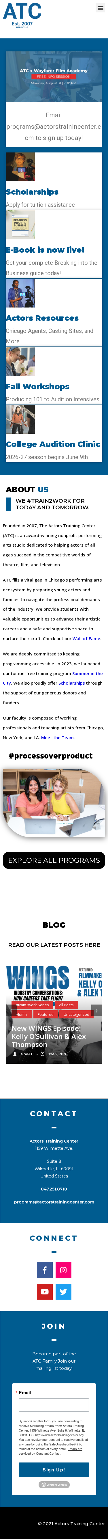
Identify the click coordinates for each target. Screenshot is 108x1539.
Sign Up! (54, 1469)
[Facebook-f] (45, 1270)
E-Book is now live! (45, 250)
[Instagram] (63, 1270)
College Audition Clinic (53, 444)
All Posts (66, 1004)
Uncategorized (76, 1014)
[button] (100, 7)
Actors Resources (42, 318)
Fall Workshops (37, 386)
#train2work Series (32, 1004)
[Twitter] (63, 1292)
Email (25, 1392)
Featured (46, 1014)
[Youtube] (45, 1292)
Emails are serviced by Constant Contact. (50, 1451)
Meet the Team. (58, 737)
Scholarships (32, 192)
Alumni (22, 1014)
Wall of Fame (86, 638)
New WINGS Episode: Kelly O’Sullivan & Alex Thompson (49, 1036)
